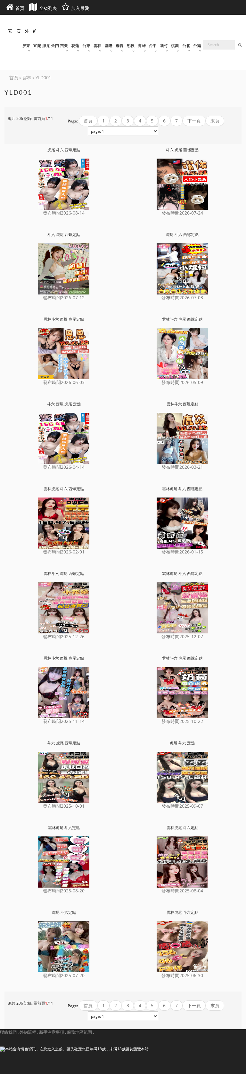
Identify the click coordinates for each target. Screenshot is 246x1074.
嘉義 (120, 46)
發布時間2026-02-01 (64, 552)
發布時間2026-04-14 (64, 467)
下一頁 (194, 121)
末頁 (214, 121)
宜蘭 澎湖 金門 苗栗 (50, 46)
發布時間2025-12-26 (64, 636)
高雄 (142, 46)
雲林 (98, 46)
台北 (186, 46)
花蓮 (75, 46)
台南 (197, 46)
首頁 (88, 121)
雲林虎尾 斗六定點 (64, 828)
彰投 (131, 46)
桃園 (175, 46)
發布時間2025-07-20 (64, 975)
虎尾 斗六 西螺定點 (63, 150)
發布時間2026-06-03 (64, 382)
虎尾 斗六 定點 (182, 743)
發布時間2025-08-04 (182, 891)
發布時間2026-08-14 (64, 213)
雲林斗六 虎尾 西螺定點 (182, 319)
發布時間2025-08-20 (64, 891)
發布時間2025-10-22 (182, 721)
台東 (86, 46)
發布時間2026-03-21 (182, 467)
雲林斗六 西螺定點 (182, 404)
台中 (153, 46)
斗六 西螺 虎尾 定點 (64, 404)
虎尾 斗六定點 (64, 912)
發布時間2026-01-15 (182, 552)
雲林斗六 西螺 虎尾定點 (64, 319)
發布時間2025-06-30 (182, 975)
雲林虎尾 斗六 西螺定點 (64, 489)
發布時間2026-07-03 (182, 297)
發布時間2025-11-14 (64, 721)
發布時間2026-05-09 (182, 382)
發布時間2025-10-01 (64, 806)
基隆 (109, 46)
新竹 (164, 46)
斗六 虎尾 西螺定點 (182, 150)
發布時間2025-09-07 (182, 806)
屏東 (26, 46)
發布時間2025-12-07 (182, 636)
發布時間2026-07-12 (64, 297)
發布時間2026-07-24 (182, 213)
